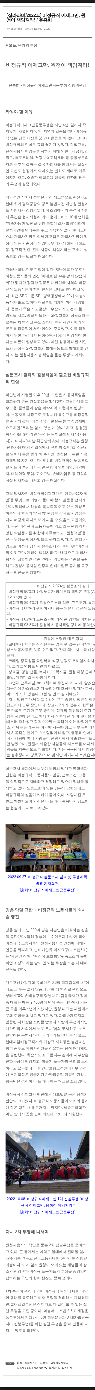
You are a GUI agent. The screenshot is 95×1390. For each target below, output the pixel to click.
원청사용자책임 (59, 1363)
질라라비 (67, 1367)
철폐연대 (54, 1367)
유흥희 (44, 1363)
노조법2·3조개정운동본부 (31, 1367)
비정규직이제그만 (27, 1363)
